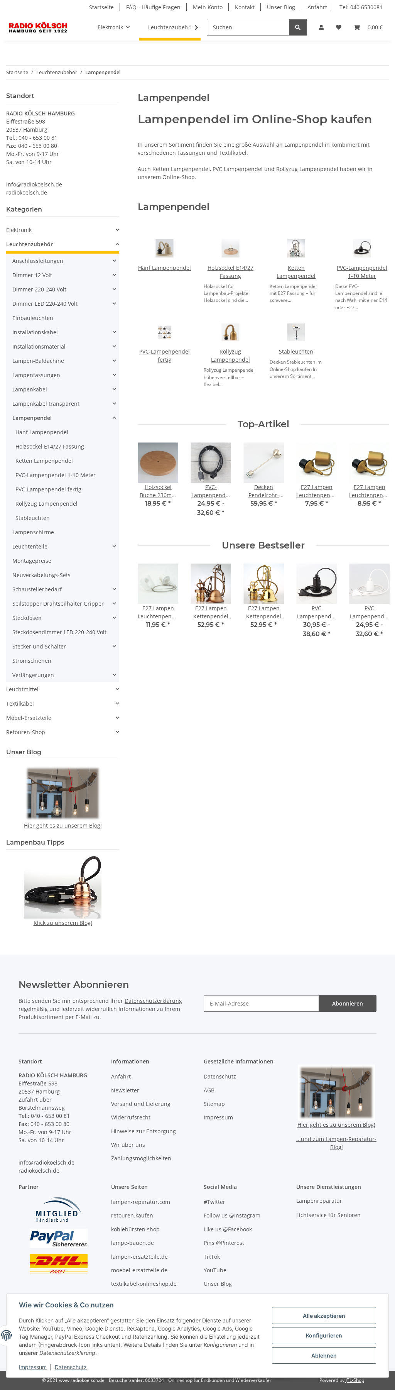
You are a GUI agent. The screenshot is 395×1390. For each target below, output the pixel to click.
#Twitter (214, 1201)
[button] (321, 27)
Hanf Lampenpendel (164, 267)
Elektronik (19, 230)
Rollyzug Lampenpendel (46, 503)
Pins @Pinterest (224, 1242)
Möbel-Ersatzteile (28, 717)
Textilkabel (20, 703)
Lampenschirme (33, 532)
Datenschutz (71, 1367)
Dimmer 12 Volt (32, 275)
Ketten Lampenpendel (44, 460)
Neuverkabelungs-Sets (41, 575)
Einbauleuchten (32, 318)
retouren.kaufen (132, 1215)
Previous (150, 485)
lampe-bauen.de (132, 1242)
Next (376, 485)
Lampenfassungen (36, 375)
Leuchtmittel (22, 689)
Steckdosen (27, 617)
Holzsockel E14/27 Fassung (49, 446)
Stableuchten (296, 351)
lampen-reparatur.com (140, 1201)
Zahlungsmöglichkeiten (141, 1158)
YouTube (215, 1270)
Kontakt (245, 7)
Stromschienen (31, 660)
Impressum (33, 1367)
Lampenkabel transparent (45, 403)
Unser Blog (281, 7)
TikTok (212, 1256)
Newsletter (125, 1090)
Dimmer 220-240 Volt (39, 289)
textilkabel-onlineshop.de (144, 1283)
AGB (209, 1090)
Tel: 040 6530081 (361, 7)
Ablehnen (324, 1355)
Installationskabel (35, 332)
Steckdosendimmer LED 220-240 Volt (59, 632)
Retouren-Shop (25, 732)
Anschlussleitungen (37, 260)
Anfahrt (317, 7)
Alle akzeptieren (324, 1315)
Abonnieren (347, 1003)
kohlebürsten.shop (135, 1229)
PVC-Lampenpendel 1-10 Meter (55, 475)
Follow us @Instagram (232, 1215)
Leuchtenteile (29, 546)
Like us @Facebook (228, 1229)
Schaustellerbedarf (37, 589)
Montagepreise (31, 560)
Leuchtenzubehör (29, 244)
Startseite (101, 7)
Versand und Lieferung (140, 1103)
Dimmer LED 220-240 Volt (45, 303)
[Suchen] (298, 27)
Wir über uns (128, 1144)
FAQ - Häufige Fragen (153, 7)
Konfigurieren (324, 1335)
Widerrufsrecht (130, 1117)
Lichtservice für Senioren (328, 1215)
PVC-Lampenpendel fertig (48, 489)
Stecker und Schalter (39, 646)
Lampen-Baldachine (38, 360)
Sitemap (214, 1103)
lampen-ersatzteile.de (139, 1256)
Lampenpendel (32, 418)
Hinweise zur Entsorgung (143, 1131)
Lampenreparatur (319, 1200)
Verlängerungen (33, 675)
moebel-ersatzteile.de (139, 1270)
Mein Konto (208, 7)
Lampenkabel (29, 389)
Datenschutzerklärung (153, 1000)
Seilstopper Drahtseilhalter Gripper (58, 603)
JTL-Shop (355, 1380)
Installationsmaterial (39, 346)
